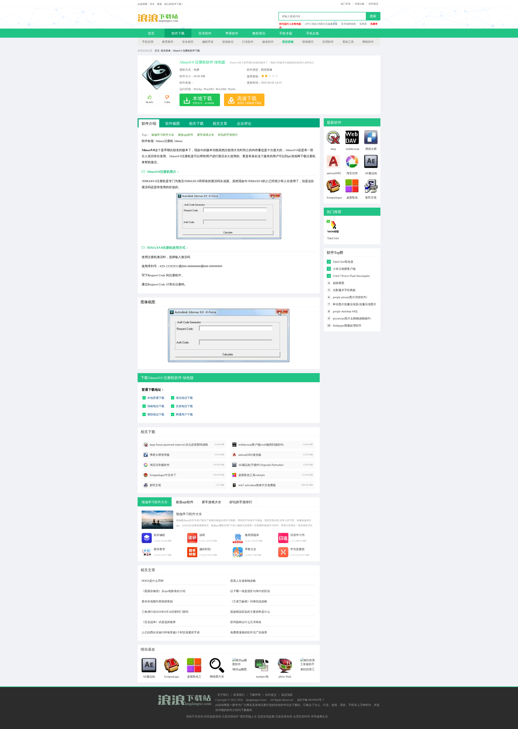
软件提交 (373, 3)
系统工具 (348, 42)
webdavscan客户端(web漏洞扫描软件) (261, 444)
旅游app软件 (185, 135)
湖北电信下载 (184, 398)
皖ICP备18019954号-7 (310, 700)
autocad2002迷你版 (249, 455)
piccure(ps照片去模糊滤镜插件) (352, 318)
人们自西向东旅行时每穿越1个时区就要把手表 (171, 632)
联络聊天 (308, 42)
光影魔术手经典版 (344, 290)
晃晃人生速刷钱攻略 (243, 581)
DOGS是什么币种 (152, 581)
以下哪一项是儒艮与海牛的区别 (250, 591)
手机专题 (285, 33)
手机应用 (147, 42)
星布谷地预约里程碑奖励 (157, 601)
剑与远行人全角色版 (290, 24)
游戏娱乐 (228, 42)
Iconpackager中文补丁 (163, 475)
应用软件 (328, 42)
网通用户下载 (184, 414)
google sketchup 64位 (345, 311)
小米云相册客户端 (344, 269)
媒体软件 (268, 42)
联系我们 (239, 695)
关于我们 (223, 695)
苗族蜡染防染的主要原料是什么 (250, 612)
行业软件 (248, 42)
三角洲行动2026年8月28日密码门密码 (165, 612)
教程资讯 (258, 33)
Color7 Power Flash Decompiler (351, 276)
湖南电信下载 (155, 406)
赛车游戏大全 (205, 135)
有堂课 (363, 23)
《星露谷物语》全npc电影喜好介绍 (163, 591)
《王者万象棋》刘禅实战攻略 (248, 601)
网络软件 (368, 42)
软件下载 (178, 33)
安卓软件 (204, 33)
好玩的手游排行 (228, 135)
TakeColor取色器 (343, 262)
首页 (151, 33)
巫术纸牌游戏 (348, 23)
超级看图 (338, 283)
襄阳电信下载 (155, 414)
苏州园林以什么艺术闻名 (245, 622)
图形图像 (288, 41)
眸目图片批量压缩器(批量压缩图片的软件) (354, 304)
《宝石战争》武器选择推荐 (159, 622)
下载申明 (255, 695)
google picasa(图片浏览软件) (350, 297)
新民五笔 (155, 485)
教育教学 (167, 42)
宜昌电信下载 (184, 406)
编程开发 (207, 42)
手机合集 (312, 33)
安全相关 (187, 42)
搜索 (373, 16)
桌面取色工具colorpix (251, 475)
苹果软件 (231, 33)
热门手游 (345, 3)
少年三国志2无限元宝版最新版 (321, 23)
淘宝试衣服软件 (160, 465)
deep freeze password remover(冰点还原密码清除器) (179, 445)
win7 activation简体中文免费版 (257, 485)
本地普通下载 (155, 398)
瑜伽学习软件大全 (162, 135)
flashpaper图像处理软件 (347, 325)
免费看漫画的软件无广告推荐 (248, 632)
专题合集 (359, 3)
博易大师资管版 (160, 455)
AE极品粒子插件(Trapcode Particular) (261, 465)
